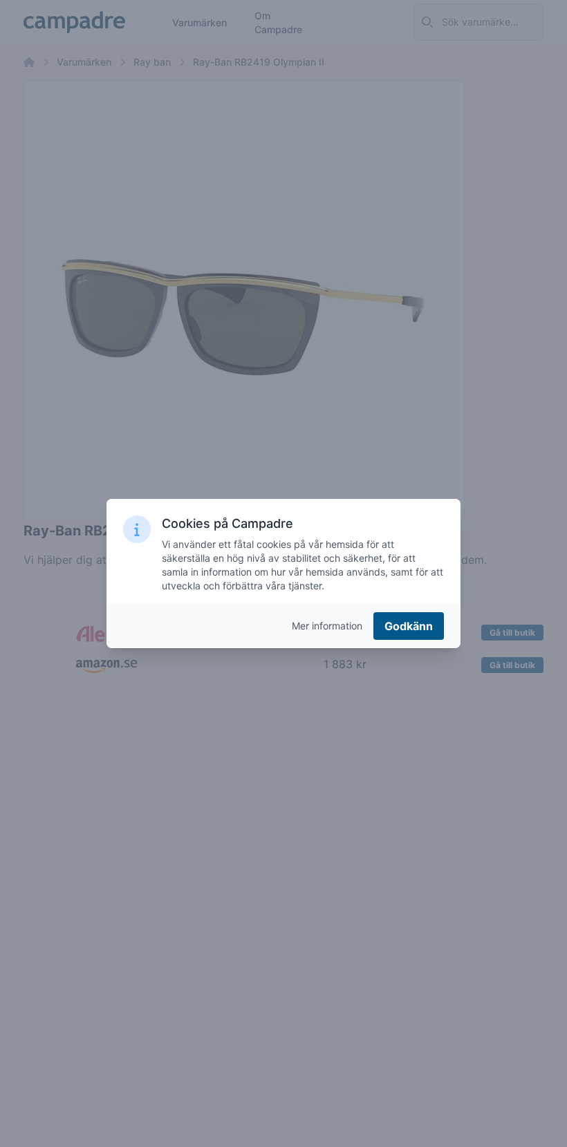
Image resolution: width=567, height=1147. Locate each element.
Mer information (327, 626)
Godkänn (408, 626)
